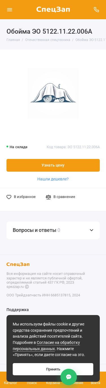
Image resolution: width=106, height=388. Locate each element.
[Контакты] (68, 377)
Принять (53, 369)
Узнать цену (53, 165)
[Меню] (9, 9)
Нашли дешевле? (53, 179)
